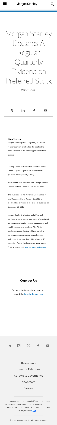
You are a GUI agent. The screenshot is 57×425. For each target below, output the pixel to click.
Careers (28, 388)
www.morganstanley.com (35, 247)
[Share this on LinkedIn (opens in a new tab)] (23, 110)
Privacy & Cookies (32, 407)
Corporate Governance (28, 375)
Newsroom (28, 382)
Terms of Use (11, 407)
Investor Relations (28, 369)
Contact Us (14, 401)
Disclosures (28, 363)
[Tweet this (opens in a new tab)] (12, 110)
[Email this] (45, 110)
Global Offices (32, 401)
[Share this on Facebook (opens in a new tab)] (34, 110)
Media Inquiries (33, 294)
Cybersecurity (39, 404)
